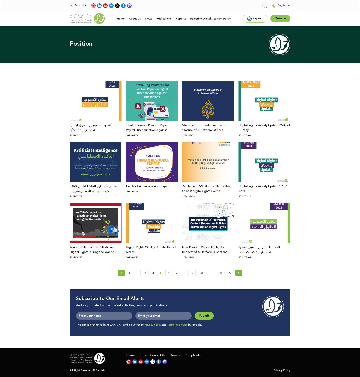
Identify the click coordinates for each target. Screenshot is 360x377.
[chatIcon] (129, 5)
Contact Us (157, 355)
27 (230, 273)
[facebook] (123, 5)
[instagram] (93, 5)
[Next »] (239, 273)
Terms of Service (177, 325)
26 (220, 273)
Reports (181, 19)
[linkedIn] (99, 5)
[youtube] (105, 5)
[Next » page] (238, 273)
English (282, 5)
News (148, 19)
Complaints (192, 355)
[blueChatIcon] (111, 5)
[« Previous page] (121, 273)
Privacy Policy (153, 325)
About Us (135, 19)
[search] (264, 5)
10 (201, 273)
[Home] (87, 18)
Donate (175, 355)
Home (121, 19)
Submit (204, 315)
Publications (164, 19)
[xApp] (117, 5)
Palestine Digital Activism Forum (210, 19)
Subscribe (81, 5)
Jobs (142, 355)
